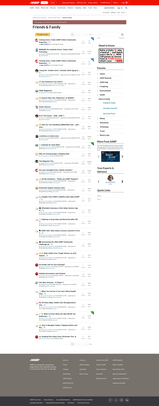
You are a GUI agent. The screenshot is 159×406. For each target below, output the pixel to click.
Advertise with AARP (102, 360)
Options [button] (52, 34)
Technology (104, 127)
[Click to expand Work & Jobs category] (98, 135)
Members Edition (93, 2)
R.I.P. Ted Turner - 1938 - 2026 (51, 116)
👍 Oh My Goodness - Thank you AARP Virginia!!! (58, 179)
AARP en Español (109, 8)
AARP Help (104, 82)
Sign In (99, 199)
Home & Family (104, 99)
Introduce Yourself (110, 108)
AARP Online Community (39, 17)
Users (98, 38)
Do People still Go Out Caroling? (52, 265)
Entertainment (105, 91)
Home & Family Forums (54, 17)
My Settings (106, 12)
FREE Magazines (45, 91)
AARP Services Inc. (101, 378)
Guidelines (113, 12)
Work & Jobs (104, 135)
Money (102, 118)
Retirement (104, 123)
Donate (65, 364)
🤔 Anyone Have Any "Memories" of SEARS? (56, 98)
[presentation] (99, 155)
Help (118, 12)
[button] (126, 8)
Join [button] (44, 2)
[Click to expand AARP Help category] (98, 82)
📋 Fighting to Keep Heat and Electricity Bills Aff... (59, 219)
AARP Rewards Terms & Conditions (83, 399)
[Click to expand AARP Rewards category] (98, 78)
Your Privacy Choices (83, 403)
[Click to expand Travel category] (98, 131)
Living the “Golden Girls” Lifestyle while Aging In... (59, 70)
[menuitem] (32, 8)
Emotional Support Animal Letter (52, 188)
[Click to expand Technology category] (98, 127)
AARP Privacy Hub (35, 399)
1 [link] (72, 34)
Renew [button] (53, 2)
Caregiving (104, 86)
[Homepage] (35, 2)
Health (102, 95)
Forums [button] (123, 12)
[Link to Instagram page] (121, 400)
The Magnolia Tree (46, 161)
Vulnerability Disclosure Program (55, 403)
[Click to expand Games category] (98, 74)
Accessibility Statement (63, 399)
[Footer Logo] (43, 360)
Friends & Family (109, 103)
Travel (102, 131)
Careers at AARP (101, 364)
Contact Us (83, 360)
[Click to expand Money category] (98, 118)
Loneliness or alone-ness (49, 136)
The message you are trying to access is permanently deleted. (51, 22)
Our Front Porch (109, 114)
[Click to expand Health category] (98, 95)
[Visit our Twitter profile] (116, 400)
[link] (66, 34)
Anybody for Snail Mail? (50, 145)
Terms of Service (48, 399)
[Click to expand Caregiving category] (98, 86)
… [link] (82, 34)
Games (102, 74)
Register (115, 2)
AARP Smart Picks (82, 2)
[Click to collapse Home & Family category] (97, 99)
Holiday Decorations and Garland (52, 273)
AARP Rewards (105, 78)
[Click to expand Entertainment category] (98, 91)
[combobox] (110, 34)
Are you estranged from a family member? (55, 170)
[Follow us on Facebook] (110, 400)
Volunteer (65, 369)
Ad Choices (71, 403)
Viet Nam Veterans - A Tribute (51, 282)
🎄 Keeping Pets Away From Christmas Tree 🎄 (57, 336)
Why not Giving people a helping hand (54, 154)
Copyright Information (36, 403)
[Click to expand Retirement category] (98, 123)
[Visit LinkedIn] (127, 400)
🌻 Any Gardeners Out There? (51, 82)
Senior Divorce (45, 107)
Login (123, 2)
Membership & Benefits (68, 2)
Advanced (121, 38)
